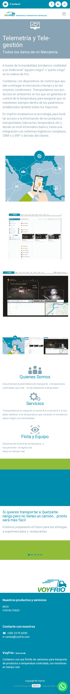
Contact (15, 4)
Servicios (35, 403)
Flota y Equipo (35, 436)
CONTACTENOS (11, 610)
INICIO (6, 606)
